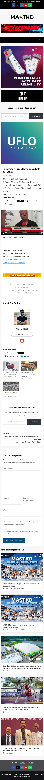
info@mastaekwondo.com (14, 262)
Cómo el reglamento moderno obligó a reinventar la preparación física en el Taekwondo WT (20, 708)
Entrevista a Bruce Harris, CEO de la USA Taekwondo (28, 374)
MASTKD (23, 588)
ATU (18, 1)
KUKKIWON (35, 1)
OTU (23, 1)
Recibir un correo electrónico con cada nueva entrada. (21, 532)
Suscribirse (34, 422)
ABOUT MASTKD (27, 763)
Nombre (6, 498)
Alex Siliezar (8, 175)
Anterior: (20, 435)
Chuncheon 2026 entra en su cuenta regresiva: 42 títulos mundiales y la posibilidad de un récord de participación (22, 667)
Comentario (8, 469)
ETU (14, 1)
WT (5, 1)
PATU (10, 1)
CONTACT (14, 763)
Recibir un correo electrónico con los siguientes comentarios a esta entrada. (21, 523)
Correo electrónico (28, 499)
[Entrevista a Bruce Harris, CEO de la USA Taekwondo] (29, 366)
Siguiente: (28, 440)
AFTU (28, 1)
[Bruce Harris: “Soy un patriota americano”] (11, 366)
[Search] (40, 40)
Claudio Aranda (9, 588)
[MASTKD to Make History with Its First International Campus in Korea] (22, 567)
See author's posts (22, 334)
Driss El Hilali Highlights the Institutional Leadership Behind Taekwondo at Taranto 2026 (21, 749)
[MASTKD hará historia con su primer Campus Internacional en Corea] (22, 608)
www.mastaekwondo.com (14, 259)
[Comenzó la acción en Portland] (11, 386)
